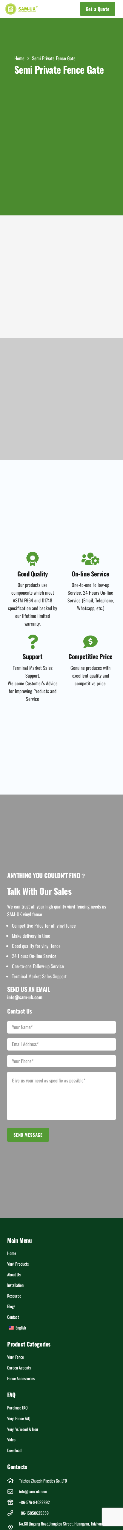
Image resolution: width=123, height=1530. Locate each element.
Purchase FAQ (17, 1407)
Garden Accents (19, 1367)
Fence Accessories (21, 1378)
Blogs (11, 1306)
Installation (15, 1285)
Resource (14, 1296)
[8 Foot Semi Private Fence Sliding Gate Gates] (89, 249)
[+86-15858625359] (13, 1513)
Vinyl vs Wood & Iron (22, 1429)
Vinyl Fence (15, 1357)
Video (11, 1439)
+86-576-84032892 (34, 1502)
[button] (58, 8)
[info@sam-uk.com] (13, 1491)
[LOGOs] (21, 9)
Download (14, 1450)
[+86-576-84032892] (13, 1502)
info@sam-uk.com (33, 1491)
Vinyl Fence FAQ (18, 1418)
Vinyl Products (18, 1264)
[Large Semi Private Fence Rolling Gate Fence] (34, 304)
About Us (14, 1274)
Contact (13, 1317)
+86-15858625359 (34, 1513)
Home (11, 1253)
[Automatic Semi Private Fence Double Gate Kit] (34, 249)
